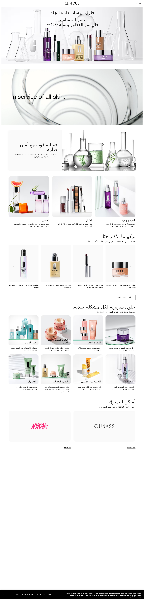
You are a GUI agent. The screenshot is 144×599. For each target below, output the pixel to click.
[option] (120, 267)
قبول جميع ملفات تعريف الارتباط (24, 594)
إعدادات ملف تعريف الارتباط (44, 594)
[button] (11, 266)
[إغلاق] (3, 594)
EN (140, 3)
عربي (135, 3)
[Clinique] (72, 5)
